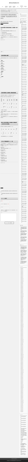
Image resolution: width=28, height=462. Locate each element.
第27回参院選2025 (23, 448)
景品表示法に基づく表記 (21, 7)
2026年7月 (22, 269)
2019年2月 (22, 382)
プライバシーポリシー (14, 458)
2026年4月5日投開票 (24, 50)
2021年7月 (22, 345)
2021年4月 (22, 349)
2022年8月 (22, 329)
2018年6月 (22, 392)
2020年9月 (22, 358)
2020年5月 (22, 363)
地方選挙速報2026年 (6, 6)
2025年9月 (22, 282)
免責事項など (25, 6)
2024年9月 (22, 297)
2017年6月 (22, 407)
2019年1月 (22, 383)
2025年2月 (22, 291)
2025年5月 (22, 287)
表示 (2, 51)
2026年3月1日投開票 (24, 57)
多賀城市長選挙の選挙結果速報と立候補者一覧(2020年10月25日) (24, 254)
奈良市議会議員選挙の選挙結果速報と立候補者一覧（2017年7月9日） (24, 262)
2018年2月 (22, 397)
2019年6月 (22, 377)
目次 (17, 6)
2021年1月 (22, 353)
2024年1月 (22, 307)
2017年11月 (22, 401)
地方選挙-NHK (2, 147)
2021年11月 (22, 340)
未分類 (21, 442)
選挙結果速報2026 (14, 3)
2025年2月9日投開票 (24, 138)
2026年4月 (22, 273)
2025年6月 (22, 286)
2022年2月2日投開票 (24, 139)
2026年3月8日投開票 (24, 56)
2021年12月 (22, 339)
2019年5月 (22, 378)
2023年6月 (22, 316)
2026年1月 (22, 277)
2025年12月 (22, 278)
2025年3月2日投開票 (24, 134)
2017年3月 (22, 411)
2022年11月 (22, 325)
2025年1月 (22, 292)
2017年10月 (22, 402)
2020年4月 (22, 364)
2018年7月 (22, 391)
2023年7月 (22, 315)
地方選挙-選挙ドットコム (4, 157)
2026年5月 (22, 272)
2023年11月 (22, 310)
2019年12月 (22, 369)
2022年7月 (22, 330)
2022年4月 (22, 334)
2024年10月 (22, 296)
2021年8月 (22, 344)
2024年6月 (22, 301)
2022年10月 (22, 326)
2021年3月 (22, 350)
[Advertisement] (9, 45)
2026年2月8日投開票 (24, 60)
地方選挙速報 (11, 136)
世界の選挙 (22, 436)
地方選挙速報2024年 (14, 6)
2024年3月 (22, 305)
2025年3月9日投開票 (24, 133)
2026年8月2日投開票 (24, 28)
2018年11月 (22, 386)
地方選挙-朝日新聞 (3, 152)
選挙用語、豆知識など (23, 454)
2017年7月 (22, 406)
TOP (2, 6)
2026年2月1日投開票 (24, 61)
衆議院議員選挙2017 (23, 453)
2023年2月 (22, 321)
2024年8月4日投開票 (24, 178)
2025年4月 (22, 288)
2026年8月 (22, 268)
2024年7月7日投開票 (24, 184)
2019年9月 (22, 373)
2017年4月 (22, 410)
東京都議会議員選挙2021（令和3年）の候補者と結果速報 (23, 444)
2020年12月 (22, 354)
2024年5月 (22, 302)
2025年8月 (22, 283)
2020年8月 (22, 359)
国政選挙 (22, 437)
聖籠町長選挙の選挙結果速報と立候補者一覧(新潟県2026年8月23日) (24, 238)
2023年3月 (22, 320)
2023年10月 (22, 311)
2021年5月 (22, 348)
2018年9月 (22, 388)
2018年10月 (22, 387)
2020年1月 (22, 368)
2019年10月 (22, 372)
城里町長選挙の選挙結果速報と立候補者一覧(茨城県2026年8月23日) (24, 231)
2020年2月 (22, 367)
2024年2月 (22, 306)
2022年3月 (22, 335)
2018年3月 (22, 396)
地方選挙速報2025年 (10, 6)
